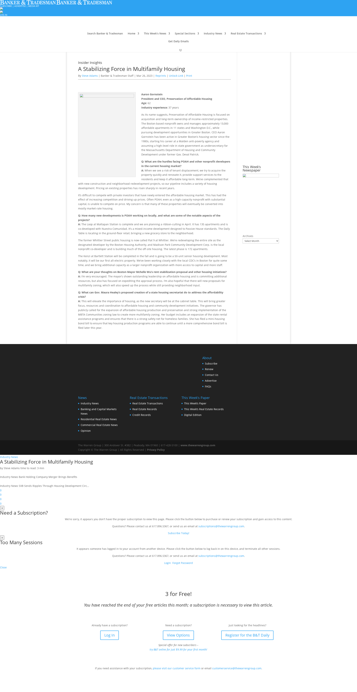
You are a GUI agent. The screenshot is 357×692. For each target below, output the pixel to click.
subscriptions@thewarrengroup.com (221, 526)
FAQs (208, 386)
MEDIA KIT (33, 6)
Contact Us (211, 375)
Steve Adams (90, 75)
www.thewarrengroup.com (198, 445)
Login (167, 563)
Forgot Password (182, 563)
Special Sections (185, 33)
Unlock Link (176, 75)
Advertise (211, 380)
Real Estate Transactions (246, 33)
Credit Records (141, 415)
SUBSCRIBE (6, 6)
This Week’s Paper (195, 403)
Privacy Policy (156, 449)
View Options (178, 635)
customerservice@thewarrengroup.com (236, 668)
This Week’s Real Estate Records (204, 409)
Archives (248, 236)
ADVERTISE (20, 6)
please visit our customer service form (176, 668)
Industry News (213, 33)
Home (131, 33)
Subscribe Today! (178, 533)
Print (189, 75)
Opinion (86, 430)
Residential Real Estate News (99, 419)
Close (3, 567)
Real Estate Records (144, 409)
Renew (209, 369)
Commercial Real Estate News (99, 425)
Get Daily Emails (178, 41)
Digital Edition (193, 415)
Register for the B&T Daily (247, 635)
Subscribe (211, 363)
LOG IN (3, 15)
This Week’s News (155, 33)
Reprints (161, 75)
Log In (109, 635)
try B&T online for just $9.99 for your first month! (178, 649)
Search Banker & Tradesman (105, 33)
